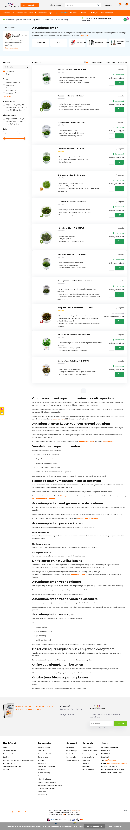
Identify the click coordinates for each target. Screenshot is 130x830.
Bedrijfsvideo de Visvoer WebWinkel (50, 785)
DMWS (73, 810)
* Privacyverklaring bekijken (98, 728)
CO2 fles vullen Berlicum (46, 789)
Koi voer (6, 770)
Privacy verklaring (44, 773)
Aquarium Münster (9, 751)
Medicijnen (94, 13)
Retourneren (42, 763)
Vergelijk (121, 70)
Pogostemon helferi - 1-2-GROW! (71, 254)
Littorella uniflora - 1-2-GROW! (70, 228)
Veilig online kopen (44, 779)
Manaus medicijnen (10, 754)
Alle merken (10, 71)
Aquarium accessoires (24, 13)
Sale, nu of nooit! (107, 13)
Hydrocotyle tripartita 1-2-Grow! (71, 175)
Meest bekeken (97, 62)
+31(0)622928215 (67, 715)
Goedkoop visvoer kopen (12, 766)
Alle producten (10, 27)
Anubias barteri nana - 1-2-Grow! (71, 69)
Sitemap (41, 776)
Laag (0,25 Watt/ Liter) (15, 119)
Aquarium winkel (9, 763)
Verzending (42, 751)
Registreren (70, 748)
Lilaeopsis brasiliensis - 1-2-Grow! (72, 202)
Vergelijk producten (72, 760)
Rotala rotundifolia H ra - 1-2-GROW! (73, 361)
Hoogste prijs (122, 62)
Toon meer (84, 35)
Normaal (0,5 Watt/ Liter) (16, 121)
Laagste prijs (110, 62)
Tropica (8, 74)
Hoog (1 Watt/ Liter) (14, 124)
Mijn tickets (70, 754)
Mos (8, 88)
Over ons (41, 760)
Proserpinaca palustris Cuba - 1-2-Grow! (74, 281)
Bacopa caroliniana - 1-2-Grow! (70, 96)
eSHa (5, 748)
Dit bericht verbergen (94, 826)
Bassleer (6, 757)
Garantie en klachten (45, 754)
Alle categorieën (29, 5)
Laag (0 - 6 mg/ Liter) (15, 105)
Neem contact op (11, 48)
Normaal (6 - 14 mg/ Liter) (16, 107)
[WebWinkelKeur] (125, 810)
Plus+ (79, 810)
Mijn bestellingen (71, 751)
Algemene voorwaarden (46, 766)
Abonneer (120, 724)
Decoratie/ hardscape (43, 13)
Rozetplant (11, 91)
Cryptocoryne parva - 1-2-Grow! (71, 122)
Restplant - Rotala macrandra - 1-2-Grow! (75, 308)
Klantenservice (55, 5)
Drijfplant (10, 85)
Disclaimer (41, 770)
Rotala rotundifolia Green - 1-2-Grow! (73, 335)
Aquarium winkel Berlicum (47, 782)
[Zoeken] (98, 5)
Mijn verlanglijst (71, 757)
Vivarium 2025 (43, 795)
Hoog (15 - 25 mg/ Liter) (15, 110)
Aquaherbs (74, 13)
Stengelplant (11, 93)
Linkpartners (42, 792)
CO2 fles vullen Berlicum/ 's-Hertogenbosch (18, 760)
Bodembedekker (13, 83)
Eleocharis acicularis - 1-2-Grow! (71, 149)
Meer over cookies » (115, 826)
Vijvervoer (84, 13)
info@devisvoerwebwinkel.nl (117, 763)
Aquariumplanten (61, 13)
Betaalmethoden (44, 748)
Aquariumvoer (8, 13)
